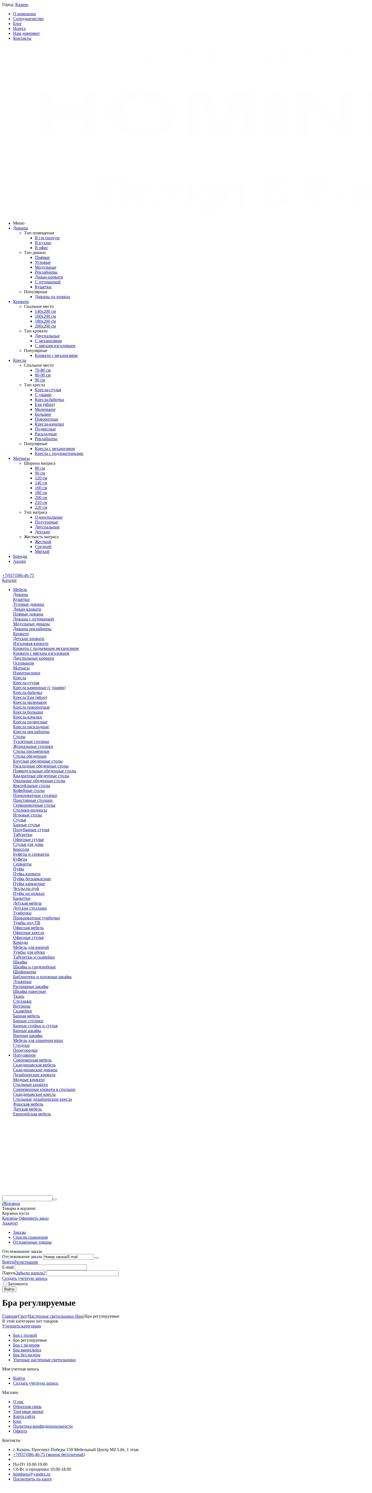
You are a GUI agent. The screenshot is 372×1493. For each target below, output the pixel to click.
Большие (43, 414)
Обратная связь (27, 1406)
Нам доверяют (26, 33)
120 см (41, 478)
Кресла (19, 360)
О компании (24, 13)
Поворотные (46, 419)
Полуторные (46, 522)
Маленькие (45, 409)
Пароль (9, 1273)
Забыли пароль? (30, 1273)
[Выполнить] (96, 1258)
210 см (41, 502)
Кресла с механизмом (55, 448)
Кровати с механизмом (56, 355)
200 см (41, 497)
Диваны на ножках (52, 296)
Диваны (20, 228)
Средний (43, 546)
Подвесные (45, 429)
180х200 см (45, 321)
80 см (40, 468)
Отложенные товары (32, 1242)
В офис (41, 247)
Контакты (22, 38)
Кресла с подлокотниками (59, 453)
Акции (19, 561)
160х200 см (45, 316)
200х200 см (45, 326)
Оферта (20, 1431)
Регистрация (26, 1262)
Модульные (45, 267)
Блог (17, 23)
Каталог (9, 580)
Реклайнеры (46, 272)
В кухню (43, 242)
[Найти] (55, 1199)
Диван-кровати (49, 277)
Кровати (21, 301)
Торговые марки (28, 1411)
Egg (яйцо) (45, 404)
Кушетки (43, 286)
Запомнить (18, 1283)
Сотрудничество (28, 18)
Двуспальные (47, 336)
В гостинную (47, 237)
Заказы (19, 1232)
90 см (40, 380)
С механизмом (48, 340)
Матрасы (21, 458)
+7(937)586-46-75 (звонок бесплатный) (49, 1454)
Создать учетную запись (24, 1278)
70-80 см (43, 370)
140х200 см (45, 311)
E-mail (8, 1267)
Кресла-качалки (49, 424)
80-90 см (43, 375)
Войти (8, 1262)
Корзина (10, 1218)
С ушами (43, 394)
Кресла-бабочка (49, 399)
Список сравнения (30, 1237)
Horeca (19, 28)
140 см (41, 483)
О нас (18, 1401)
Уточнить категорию (21, 1326)
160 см (41, 487)
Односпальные (49, 517)
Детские (42, 532)
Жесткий (43, 541)
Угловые (43, 262)
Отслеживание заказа (22, 1256)
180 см (41, 492)
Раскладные (46, 434)
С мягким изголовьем (55, 345)
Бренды (20, 556)
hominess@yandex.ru (31, 1474)
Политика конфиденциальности (43, 1426)
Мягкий (42, 551)
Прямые (42, 257)
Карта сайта (24, 1416)
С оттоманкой (48, 282)
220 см (41, 507)
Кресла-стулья (48, 389)
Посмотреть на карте (32, 1479)
